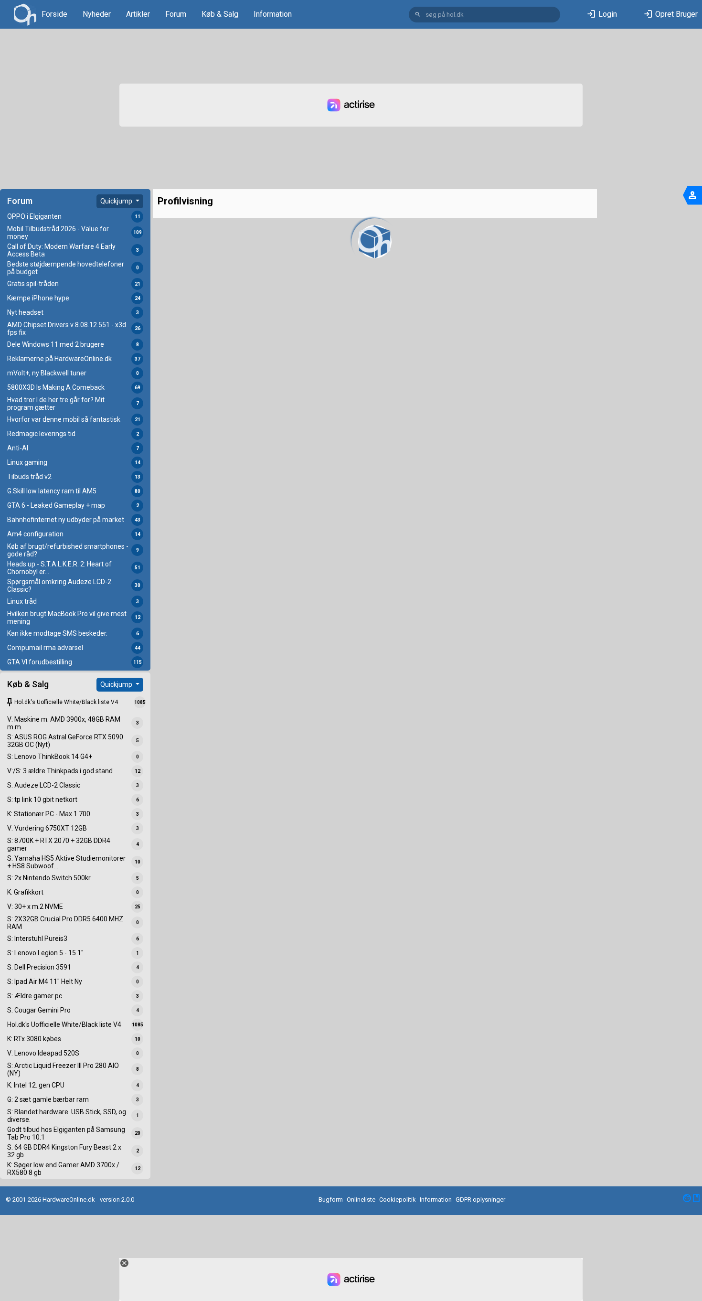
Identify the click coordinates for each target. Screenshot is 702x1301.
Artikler (138, 14)
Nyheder (97, 14)
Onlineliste (361, 1199)
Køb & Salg (220, 14)
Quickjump (117, 201)
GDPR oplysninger (480, 1199)
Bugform (331, 1199)
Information (273, 14)
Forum (175, 14)
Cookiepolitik (397, 1199)
